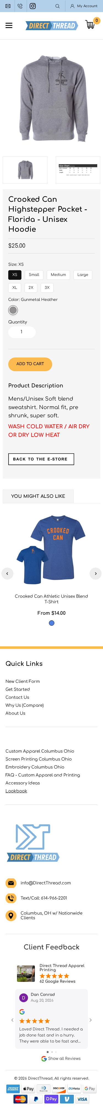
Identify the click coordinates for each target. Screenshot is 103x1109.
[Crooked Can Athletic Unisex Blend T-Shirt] (51, 549)
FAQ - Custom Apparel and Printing (42, 775)
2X (31, 286)
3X (47, 286)
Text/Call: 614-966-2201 (44, 898)
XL (14, 286)
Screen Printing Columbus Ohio (38, 759)
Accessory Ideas (22, 783)
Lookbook (16, 791)
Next (96, 574)
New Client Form (22, 681)
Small (34, 273)
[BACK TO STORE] (41, 463)
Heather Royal (51, 623)
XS (15, 273)
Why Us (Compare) (24, 705)
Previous (7, 574)
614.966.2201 (21, 6)
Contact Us (17, 697)
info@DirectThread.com (8, 6)
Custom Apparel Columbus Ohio (39, 751)
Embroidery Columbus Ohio (34, 767)
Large (82, 273)
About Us (15, 713)
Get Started (17, 689)
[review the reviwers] (22, 1013)
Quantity (17, 322)
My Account (87, 6)
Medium (58, 273)
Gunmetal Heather (13, 310)
